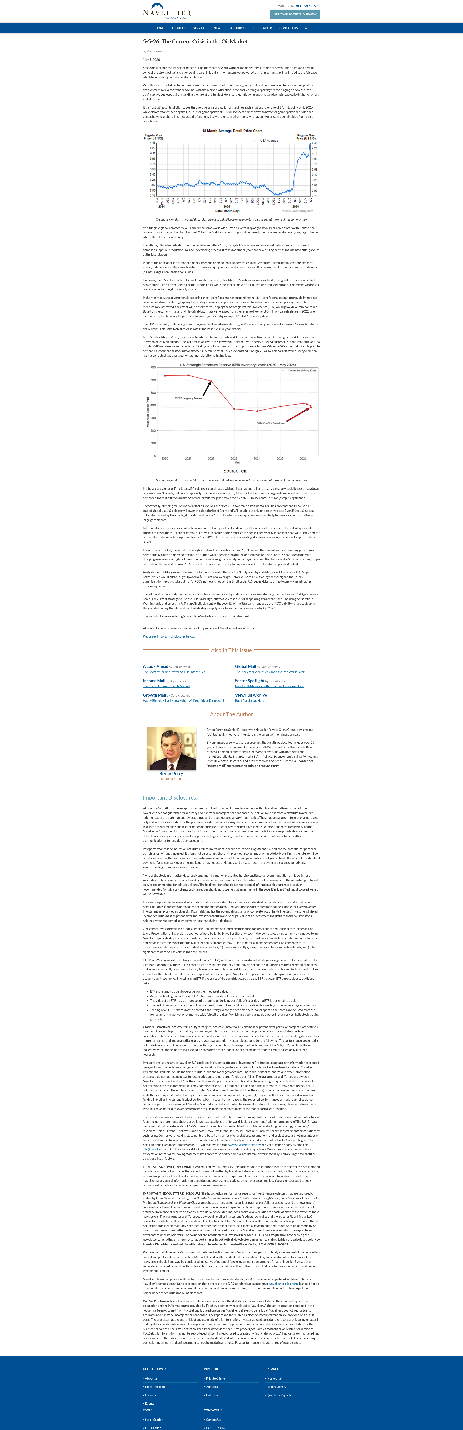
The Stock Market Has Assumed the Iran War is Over (270, 672)
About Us (151, 1378)
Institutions (213, 1395)
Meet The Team (155, 1387)
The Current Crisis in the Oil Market (166, 686)
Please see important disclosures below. (169, 636)
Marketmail (274, 1378)
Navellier (275, 1283)
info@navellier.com (155, 1149)
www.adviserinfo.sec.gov (244, 1145)
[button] (306, 28)
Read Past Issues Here (249, 700)
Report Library (276, 1387)
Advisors (212, 1387)
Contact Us (213, 1419)
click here (291, 1283)
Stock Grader (154, 1419)
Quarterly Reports (279, 1395)
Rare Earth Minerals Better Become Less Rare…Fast (269, 686)
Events (149, 1403)
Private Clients (216, 1378)
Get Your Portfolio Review (295, 14)
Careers (150, 1395)
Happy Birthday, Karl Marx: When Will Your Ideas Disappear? (183, 700)
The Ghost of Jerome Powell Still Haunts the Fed (174, 672)
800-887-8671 (308, 6)
